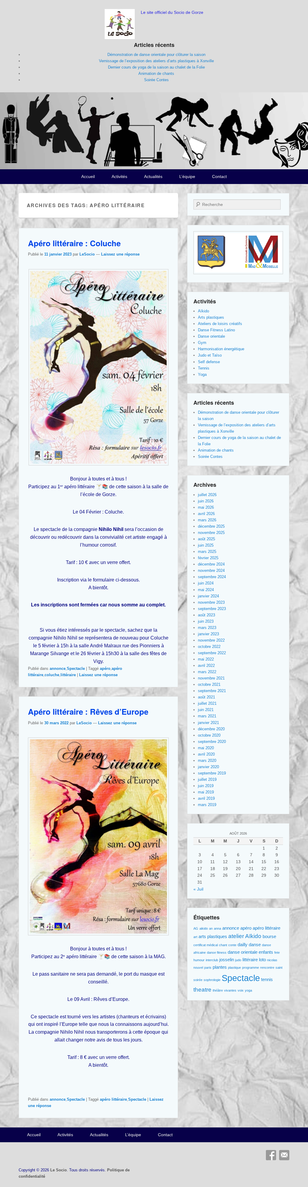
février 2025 (208, 558)
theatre (202, 989)
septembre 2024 (212, 577)
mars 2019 (207, 804)
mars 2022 (207, 672)
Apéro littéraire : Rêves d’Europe (88, 711)
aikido (203, 928)
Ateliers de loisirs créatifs (220, 323)
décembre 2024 (211, 564)
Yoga (202, 374)
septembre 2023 (212, 608)
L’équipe (187, 176)
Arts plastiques (211, 317)
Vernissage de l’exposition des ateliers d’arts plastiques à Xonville (156, 61)
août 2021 (206, 697)
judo (238, 960)
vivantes (230, 990)
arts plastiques (213, 936)
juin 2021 (206, 709)
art (195, 937)
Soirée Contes (156, 80)
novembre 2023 (211, 602)
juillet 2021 (207, 703)
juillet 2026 (207, 494)
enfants (266, 952)
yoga (248, 990)
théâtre (218, 990)
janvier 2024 (208, 596)
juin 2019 (206, 786)
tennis (267, 979)
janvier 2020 (208, 767)
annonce (58, 668)
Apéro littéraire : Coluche (74, 243)
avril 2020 (206, 754)
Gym (202, 342)
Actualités (153, 176)
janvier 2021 (208, 722)
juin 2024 (206, 583)
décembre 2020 (211, 729)
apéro (105, 668)
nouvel (198, 967)
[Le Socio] (154, 130)
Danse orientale (211, 336)
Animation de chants (156, 73)
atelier (236, 936)
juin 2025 (206, 545)
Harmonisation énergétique (221, 349)
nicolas (272, 960)
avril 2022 (206, 665)
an (211, 928)
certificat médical (205, 945)
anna (217, 928)
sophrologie (212, 980)
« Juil (198, 889)
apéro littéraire (113, 1099)
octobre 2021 (209, 684)
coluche (52, 675)
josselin (226, 959)
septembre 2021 (212, 691)
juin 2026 (206, 501)
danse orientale (242, 952)
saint (279, 967)
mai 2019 (206, 792)
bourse (269, 936)
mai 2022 (206, 659)
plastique (234, 967)
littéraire (68, 675)
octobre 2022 (209, 646)
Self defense (209, 362)
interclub (212, 960)
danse (255, 944)
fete (277, 952)
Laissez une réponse (120, 254)
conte (232, 945)
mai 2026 (206, 507)
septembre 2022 (212, 653)
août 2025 (206, 539)
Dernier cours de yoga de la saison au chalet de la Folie (156, 67)
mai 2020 (206, 748)
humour (199, 960)
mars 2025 (207, 551)
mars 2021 (207, 716)
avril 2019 (206, 798)
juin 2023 (206, 621)
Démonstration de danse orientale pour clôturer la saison (156, 54)
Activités (119, 176)
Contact (219, 176)
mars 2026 (207, 520)
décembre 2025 (211, 526)
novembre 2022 (211, 640)
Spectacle (76, 668)
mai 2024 (206, 589)
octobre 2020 (209, 735)
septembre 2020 (212, 741)
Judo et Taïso (210, 355)
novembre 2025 (211, 532)
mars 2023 (207, 627)
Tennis (203, 368)
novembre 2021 (211, 678)
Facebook (271, 1155)
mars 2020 (207, 760)
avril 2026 (206, 513)
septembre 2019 (212, 773)
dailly (243, 944)
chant (223, 945)
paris (207, 967)
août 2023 (206, 615)
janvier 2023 (208, 634)
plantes (220, 967)
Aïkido (203, 311)
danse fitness (216, 952)
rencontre (267, 967)
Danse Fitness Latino (216, 330)
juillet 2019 (207, 779)
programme (250, 967)
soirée (197, 980)
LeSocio (87, 254)
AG (195, 928)
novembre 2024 (211, 570)
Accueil (88, 176)
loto (262, 959)
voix (241, 990)
